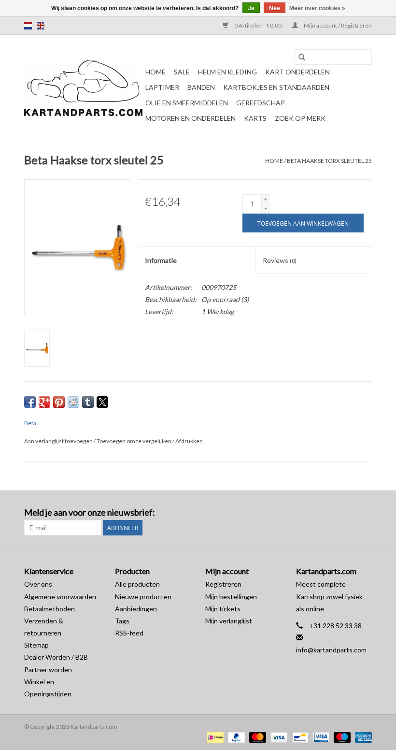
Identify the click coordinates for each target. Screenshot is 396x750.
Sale (182, 72)
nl (28, 25)
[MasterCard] (256, 736)
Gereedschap (260, 103)
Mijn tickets (222, 609)
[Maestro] (341, 736)
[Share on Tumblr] (88, 402)
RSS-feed (129, 633)
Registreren (223, 584)
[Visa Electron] (320, 736)
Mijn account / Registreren (337, 25)
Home (155, 72)
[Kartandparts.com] (83, 88)
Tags (122, 621)
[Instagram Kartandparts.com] (364, 512)
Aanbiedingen (136, 609)
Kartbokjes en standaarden (276, 87)
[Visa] (277, 736)
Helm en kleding (227, 72)
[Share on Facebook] (30, 402)
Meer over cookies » (317, 8)
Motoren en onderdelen (190, 118)
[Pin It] (59, 402)
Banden (201, 87)
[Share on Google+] (44, 402)
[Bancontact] (298, 736)
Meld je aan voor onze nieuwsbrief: (89, 512)
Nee (274, 8)
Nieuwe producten (143, 596)
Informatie (161, 260)
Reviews (280, 260)
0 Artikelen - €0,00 (258, 25)
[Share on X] (102, 402)
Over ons (38, 584)
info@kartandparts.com (331, 650)
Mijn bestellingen (231, 596)
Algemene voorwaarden (60, 596)
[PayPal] (235, 736)
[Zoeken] (302, 57)
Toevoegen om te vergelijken (134, 441)
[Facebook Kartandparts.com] (347, 512)
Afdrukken (189, 441)
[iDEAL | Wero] (214, 736)
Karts (255, 118)
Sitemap (36, 645)
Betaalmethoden (49, 609)
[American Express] (362, 736)
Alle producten (137, 584)
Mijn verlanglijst (228, 621)
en (40, 25)
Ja (251, 8)
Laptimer (162, 87)
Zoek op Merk (300, 118)
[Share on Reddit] (73, 402)
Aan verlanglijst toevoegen (59, 441)
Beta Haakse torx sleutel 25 (329, 160)
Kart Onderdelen (297, 72)
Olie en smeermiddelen (186, 103)
